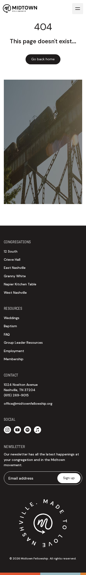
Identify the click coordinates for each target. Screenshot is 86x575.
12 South (10, 251)
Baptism (10, 326)
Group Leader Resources (23, 342)
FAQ (7, 334)
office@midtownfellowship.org (28, 403)
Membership (13, 359)
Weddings (11, 318)
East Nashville (15, 267)
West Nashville (15, 292)
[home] (20, 8)
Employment (14, 351)
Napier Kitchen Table (20, 284)
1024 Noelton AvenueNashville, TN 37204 (21, 390)
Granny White (15, 276)
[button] (77, 8)
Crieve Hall (12, 259)
